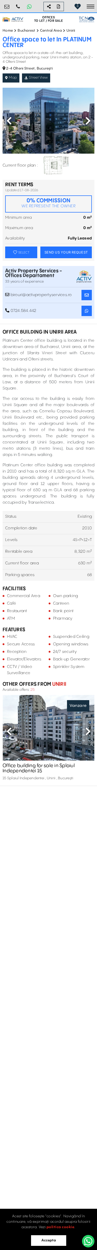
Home (8, 30)
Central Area (51, 30)
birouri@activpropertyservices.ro (7, 4)
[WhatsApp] (88, 1241)
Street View (38, 77)
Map (13, 77)
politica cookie (60, 1227)
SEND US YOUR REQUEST (66, 252)
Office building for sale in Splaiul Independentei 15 (39, 768)
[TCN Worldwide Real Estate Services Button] (86, 19)
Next (88, 120)
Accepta (48, 1240)
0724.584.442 (18, 4)
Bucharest (26, 30)
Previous (9, 120)
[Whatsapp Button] (29, 6)
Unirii (70, 30)
